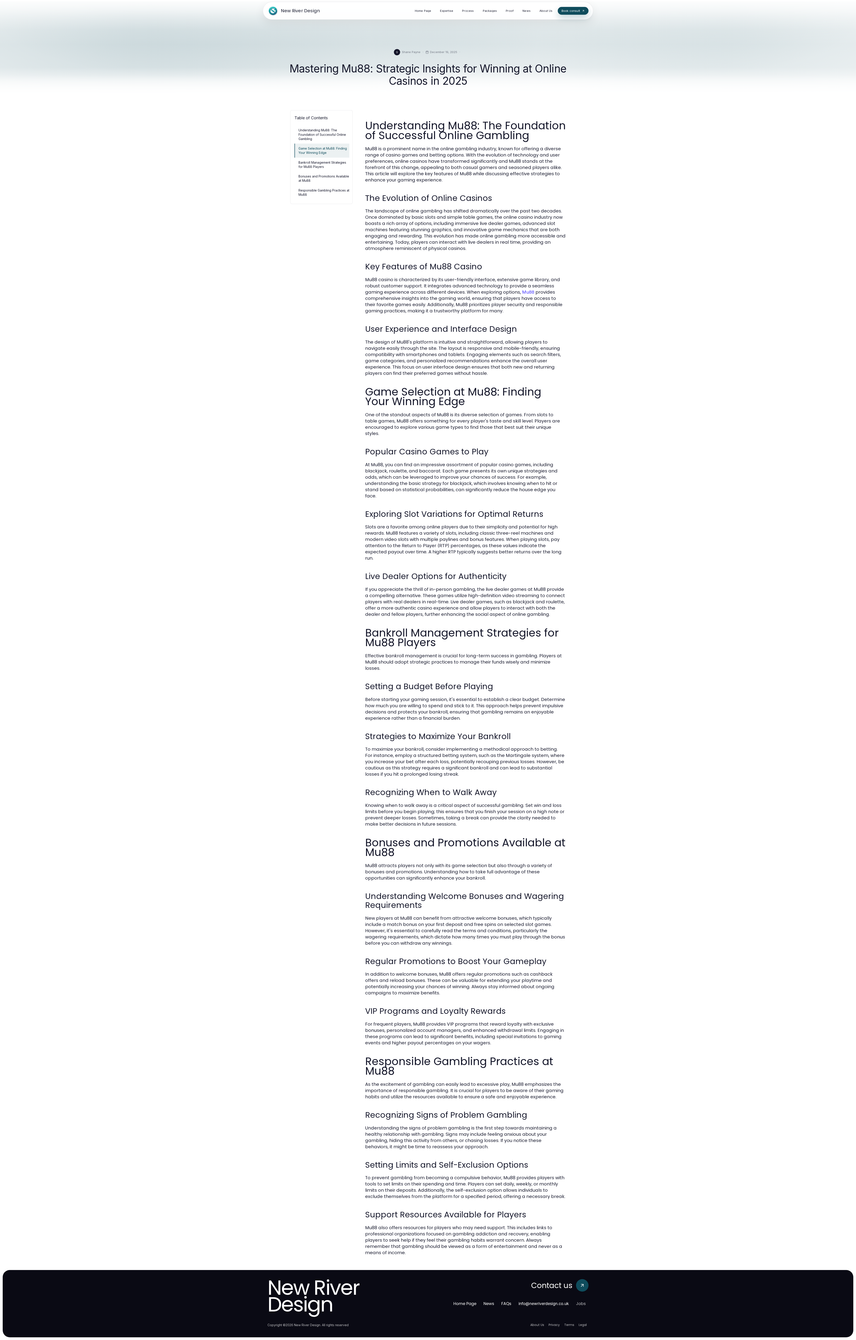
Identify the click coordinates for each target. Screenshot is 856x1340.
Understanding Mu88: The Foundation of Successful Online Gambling (322, 134)
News (489, 1303)
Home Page (464, 1303)
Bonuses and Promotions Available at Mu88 (323, 178)
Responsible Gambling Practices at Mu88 (323, 192)
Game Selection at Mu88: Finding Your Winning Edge (322, 150)
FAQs (506, 1303)
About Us (537, 1325)
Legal (583, 1325)
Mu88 (528, 292)
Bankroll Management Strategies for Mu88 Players (322, 165)
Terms (569, 1325)
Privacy (554, 1325)
